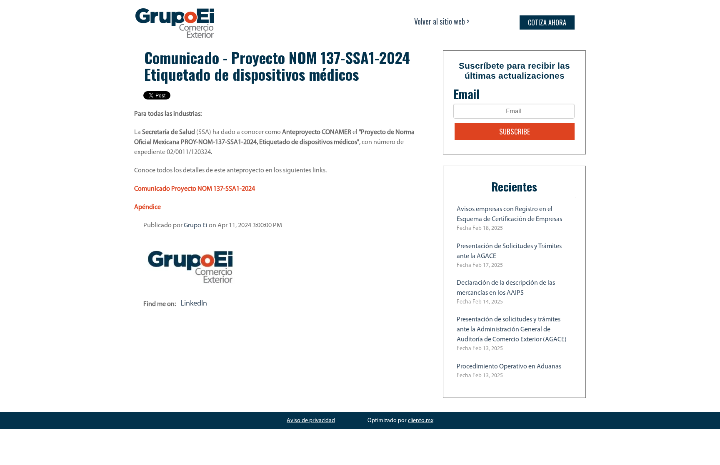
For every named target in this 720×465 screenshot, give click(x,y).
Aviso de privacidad (311, 421)
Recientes (514, 186)
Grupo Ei (196, 225)
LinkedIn (193, 304)
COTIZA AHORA (547, 22)
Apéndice (147, 207)
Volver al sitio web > (442, 21)
